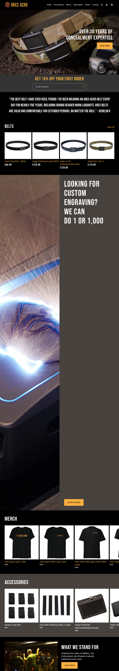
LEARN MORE (74, 502)
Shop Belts (105, 46)
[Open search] (101, 4)
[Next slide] (57, 145)
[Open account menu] (106, 4)
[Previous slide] (34, 145)
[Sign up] (83, 86)
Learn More (69, 665)
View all (110, 127)
